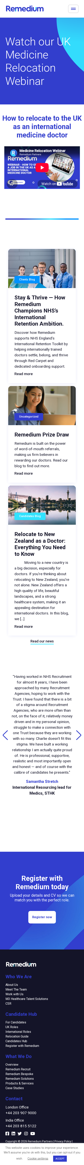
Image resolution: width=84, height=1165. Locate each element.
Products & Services (19, 1083)
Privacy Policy (63, 1141)
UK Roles (11, 1027)
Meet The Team (16, 989)
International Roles (18, 1032)
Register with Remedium (22, 1046)
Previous (5, 735)
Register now (42, 917)
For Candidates (15, 1022)
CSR (8, 1003)
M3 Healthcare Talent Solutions (26, 999)
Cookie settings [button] (38, 1158)
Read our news (42, 641)
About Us (11, 985)
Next (79, 735)
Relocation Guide (17, 1036)
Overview (11, 1064)
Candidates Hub (16, 1041)
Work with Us (14, 994)
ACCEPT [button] (59, 1158)
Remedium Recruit (17, 1069)
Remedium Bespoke (19, 1074)
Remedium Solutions (19, 1079)
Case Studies (14, 1088)
